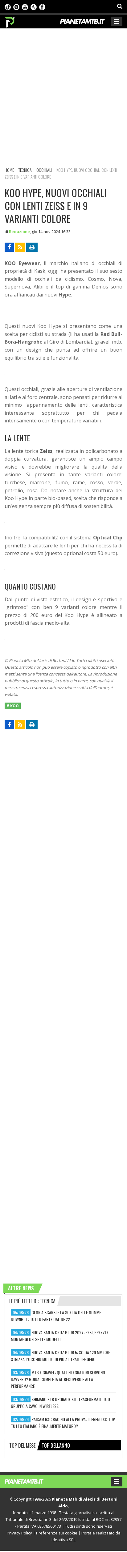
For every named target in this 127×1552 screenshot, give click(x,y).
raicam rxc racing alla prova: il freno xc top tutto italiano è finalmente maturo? (63, 1422)
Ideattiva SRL (63, 1539)
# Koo (12, 705)
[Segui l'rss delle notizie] (20, 247)
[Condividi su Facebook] (9, 247)
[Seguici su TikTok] (8, 6)
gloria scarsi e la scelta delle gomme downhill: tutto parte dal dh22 (56, 1315)
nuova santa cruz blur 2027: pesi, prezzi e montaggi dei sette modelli (60, 1335)
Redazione (19, 231)
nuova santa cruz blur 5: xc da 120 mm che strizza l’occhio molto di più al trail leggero (60, 1355)
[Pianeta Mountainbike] (10, 20)
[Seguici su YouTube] (25, 6)
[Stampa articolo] (32, 247)
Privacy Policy (19, 1533)
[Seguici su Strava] (34, 6)
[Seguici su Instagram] (16, 6)
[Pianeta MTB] (30, 1481)
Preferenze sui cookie (56, 1533)
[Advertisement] (63, 96)
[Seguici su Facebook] (42, 6)
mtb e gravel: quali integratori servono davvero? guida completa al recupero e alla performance (58, 1379)
